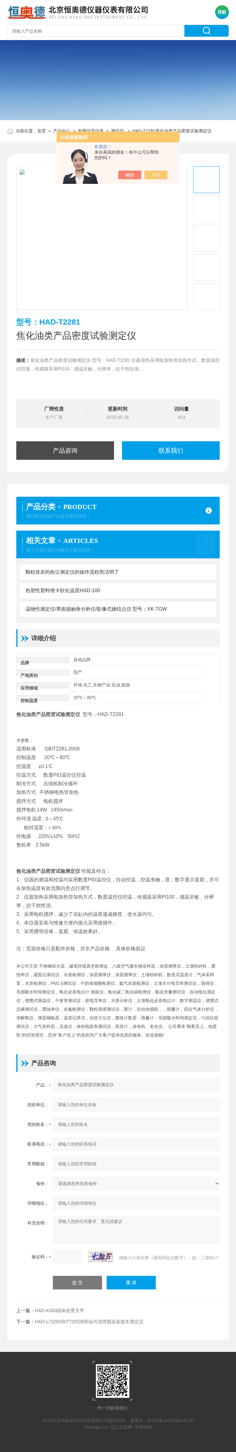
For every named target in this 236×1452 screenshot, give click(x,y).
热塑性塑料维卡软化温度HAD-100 (63, 590)
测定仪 (118, 130)
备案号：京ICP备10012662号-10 (162, 1420)
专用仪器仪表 (91, 130)
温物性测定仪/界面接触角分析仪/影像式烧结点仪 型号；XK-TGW (96, 609)
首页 (41, 130)
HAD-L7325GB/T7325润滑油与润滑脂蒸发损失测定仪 (89, 1321)
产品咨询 (65, 450)
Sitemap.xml (96, 1427)
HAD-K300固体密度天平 (59, 1310)
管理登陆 (143, 1427)
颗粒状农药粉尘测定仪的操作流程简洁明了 (72, 572)
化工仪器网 (121, 1427)
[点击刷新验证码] (100, 1257)
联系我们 (171, 450)
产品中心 (61, 130)
